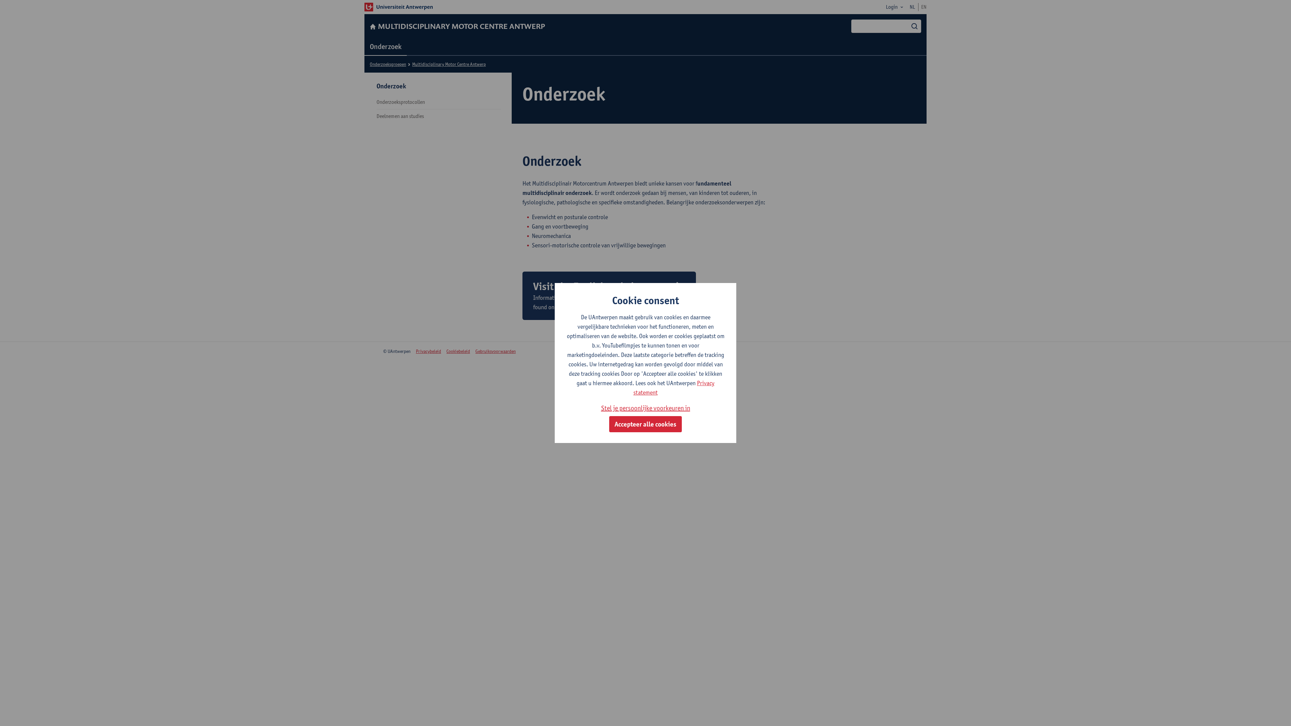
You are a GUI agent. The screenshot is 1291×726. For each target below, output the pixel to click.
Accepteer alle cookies (645, 424)
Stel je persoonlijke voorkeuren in (645, 408)
